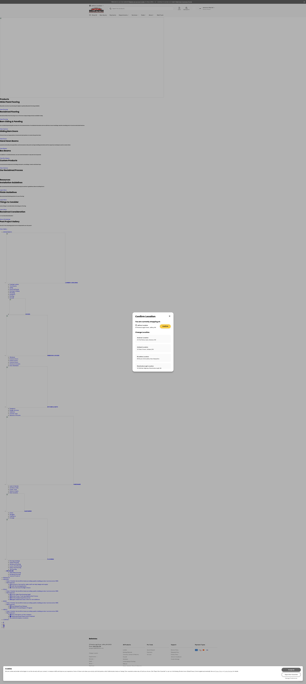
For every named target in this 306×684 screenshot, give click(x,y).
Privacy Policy (218, 671)
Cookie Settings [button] (228, 671)
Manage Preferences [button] (291, 678)
